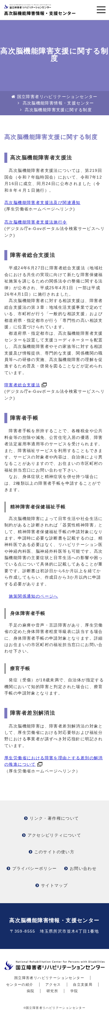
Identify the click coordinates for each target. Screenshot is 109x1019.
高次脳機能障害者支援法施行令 (35, 222)
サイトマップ (54, 885)
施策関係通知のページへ (33, 596)
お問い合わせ (83, 868)
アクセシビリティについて (54, 835)
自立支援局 (82, 985)
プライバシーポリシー (34, 868)
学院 (74, 991)
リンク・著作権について (54, 818)
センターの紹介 (19, 985)
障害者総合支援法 (22, 385)
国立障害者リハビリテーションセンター (57, 96)
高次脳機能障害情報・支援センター (58, 103)
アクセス (53, 985)
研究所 (52, 991)
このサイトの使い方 (54, 851)
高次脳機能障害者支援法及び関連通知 (42, 202)
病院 (31, 991)
